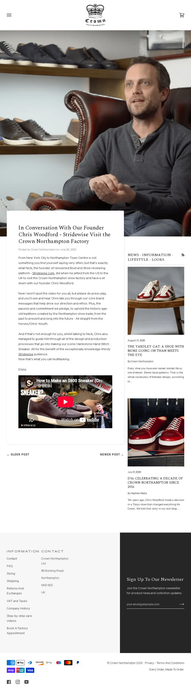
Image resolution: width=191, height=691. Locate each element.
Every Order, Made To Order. (166, 669)
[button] (91, 550)
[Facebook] (9, 682)
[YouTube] (26, 682)
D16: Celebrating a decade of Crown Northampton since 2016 (155, 482)
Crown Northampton (123, 663)
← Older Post (18, 454)
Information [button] (22, 551)
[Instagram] (18, 682)
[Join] (178, 604)
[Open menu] (14, 15)
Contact (12, 558)
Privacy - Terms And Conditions (164, 663)
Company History (18, 608)
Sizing (11, 573)
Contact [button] (52, 551)
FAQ (10, 566)
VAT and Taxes (17, 601)
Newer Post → (112, 454)
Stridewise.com (43, 273)
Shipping (13, 581)
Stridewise (25, 354)
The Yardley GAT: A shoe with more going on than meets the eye (156, 351)
